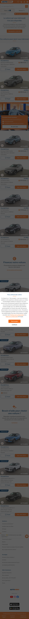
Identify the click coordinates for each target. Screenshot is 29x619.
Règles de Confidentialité (12, 316)
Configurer (14, 324)
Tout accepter (14, 321)
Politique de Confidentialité (17, 315)
